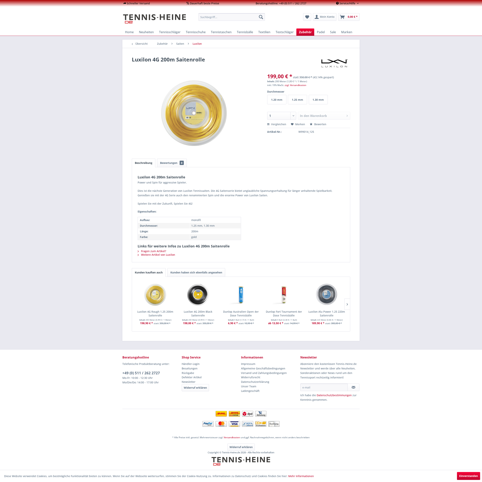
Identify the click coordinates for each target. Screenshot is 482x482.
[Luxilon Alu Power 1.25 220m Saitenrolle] (326, 295)
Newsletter (188, 382)
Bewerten (319, 124)
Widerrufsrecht (250, 377)
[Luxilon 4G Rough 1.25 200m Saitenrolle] (155, 295)
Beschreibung (143, 163)
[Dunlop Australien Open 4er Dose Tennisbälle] (241, 295)
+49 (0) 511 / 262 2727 (141, 373)
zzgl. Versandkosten (295, 85)
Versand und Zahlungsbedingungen (264, 373)
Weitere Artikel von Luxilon (157, 254)
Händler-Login (191, 364)
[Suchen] (261, 17)
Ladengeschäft (250, 391)
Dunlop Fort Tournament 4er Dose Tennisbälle (284, 313)
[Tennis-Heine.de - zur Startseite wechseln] (158, 19)
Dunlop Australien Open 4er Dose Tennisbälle (241, 313)
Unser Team (248, 386)
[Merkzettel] (307, 17)
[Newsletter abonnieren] (353, 387)
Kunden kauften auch (149, 272)
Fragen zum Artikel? (153, 251)
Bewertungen (171, 163)
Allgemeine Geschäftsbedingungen (263, 368)
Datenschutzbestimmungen (334, 395)
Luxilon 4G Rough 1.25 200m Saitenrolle (155, 313)
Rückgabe (188, 373)
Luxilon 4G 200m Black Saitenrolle (198, 313)
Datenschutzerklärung (255, 382)
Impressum (248, 364)
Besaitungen (190, 368)
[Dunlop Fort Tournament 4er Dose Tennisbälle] (284, 295)
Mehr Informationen (301, 476)
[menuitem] (136, 3)
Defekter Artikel (192, 377)
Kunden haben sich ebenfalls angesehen (196, 272)
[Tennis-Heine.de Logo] (241, 464)
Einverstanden (468, 476)
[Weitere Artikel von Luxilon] (334, 63)
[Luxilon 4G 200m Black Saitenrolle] (198, 295)
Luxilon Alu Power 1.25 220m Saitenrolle (326, 313)
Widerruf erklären (195, 387)
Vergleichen (278, 124)
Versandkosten (232, 437)
